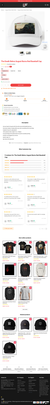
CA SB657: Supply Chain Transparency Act (22, 390)
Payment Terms (32, 383)
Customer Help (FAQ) (33, 390)
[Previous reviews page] (40, 229)
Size (2, 77)
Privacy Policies (21, 383)
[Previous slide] (3, 30)
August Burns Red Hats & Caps (25, 10)
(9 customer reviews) (11, 64)
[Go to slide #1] (21, 53)
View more (25, 309)
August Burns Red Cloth (10, 10)
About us (19, 380)
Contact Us (31, 388)
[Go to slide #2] (28, 53)
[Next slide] (47, 30)
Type (2, 68)
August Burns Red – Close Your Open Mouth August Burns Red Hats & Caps (24, 334)
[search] (45, 5)
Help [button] (47, 403)
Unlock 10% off (2, 399)
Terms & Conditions (21, 382)
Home (2, 10)
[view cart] (47, 5)
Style (2, 72)
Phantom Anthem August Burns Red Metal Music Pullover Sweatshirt (24, 279)
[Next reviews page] (46, 229)
